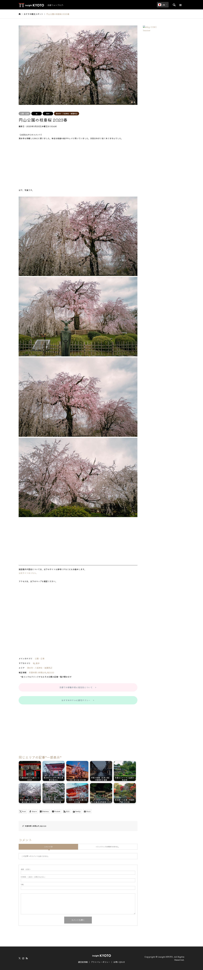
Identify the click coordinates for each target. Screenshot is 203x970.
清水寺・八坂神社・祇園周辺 (66, 113)
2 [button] (134, 102)
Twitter (20, 958)
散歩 (48, 113)
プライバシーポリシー (100, 962)
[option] (78, 65)
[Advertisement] (78, 164)
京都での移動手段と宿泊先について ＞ (78, 687)
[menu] (180, 5)
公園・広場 (24, 113)
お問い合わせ (119, 962)
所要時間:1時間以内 (37, 672)
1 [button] (132, 102)
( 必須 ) (25, 869)
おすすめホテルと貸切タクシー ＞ (78, 700)
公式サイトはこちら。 (28, 573)
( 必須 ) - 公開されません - (33, 877)
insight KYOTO (165, 956)
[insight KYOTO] (101, 955)
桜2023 (50, 672)
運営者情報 (83, 962)
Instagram (23, 958)
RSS (27, 958)
